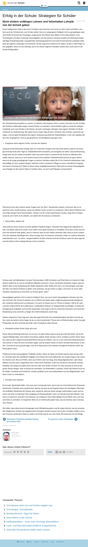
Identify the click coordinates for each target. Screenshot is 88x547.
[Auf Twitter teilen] (60, 452)
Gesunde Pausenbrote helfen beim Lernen (28, 529)
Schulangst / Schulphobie (19, 509)
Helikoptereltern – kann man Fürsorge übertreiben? (32, 521)
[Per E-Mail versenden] (64, 452)
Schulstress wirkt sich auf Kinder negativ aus (29, 505)
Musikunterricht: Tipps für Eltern (22, 513)
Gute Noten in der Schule (19, 517)
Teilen (50, 452)
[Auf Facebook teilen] (57, 452)
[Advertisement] (36, 62)
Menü (45, 6)
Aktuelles (5, 9)
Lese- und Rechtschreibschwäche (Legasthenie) (31, 525)
